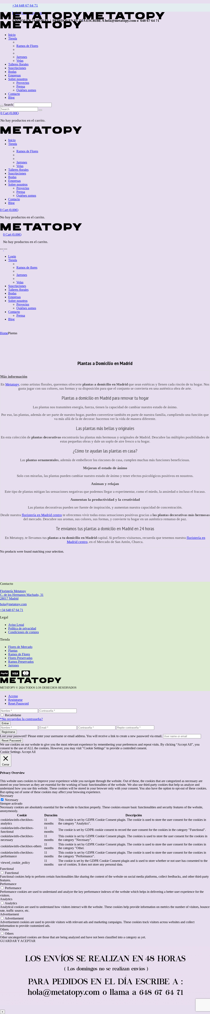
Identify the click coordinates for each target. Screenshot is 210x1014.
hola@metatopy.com (13, 604)
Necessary (11, 800)
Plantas (12, 650)
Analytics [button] (6, 899)
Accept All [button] (28, 752)
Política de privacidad (22, 628)
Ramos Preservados (21, 661)
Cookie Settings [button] (10, 752)
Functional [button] (7, 868)
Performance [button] (8, 884)
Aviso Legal (16, 624)
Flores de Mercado (20, 647)
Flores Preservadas (20, 658)
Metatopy (12, 384)
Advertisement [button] (9, 914)
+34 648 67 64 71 (25, 5)
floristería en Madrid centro (42, 515)
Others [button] (4, 929)
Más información (13, 376)
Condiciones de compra (23, 632)
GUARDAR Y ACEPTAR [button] (17, 941)
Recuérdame (13, 715)
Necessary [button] (6, 795)
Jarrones (13, 665)
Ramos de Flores (19, 654)
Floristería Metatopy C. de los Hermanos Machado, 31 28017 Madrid (21, 594)
